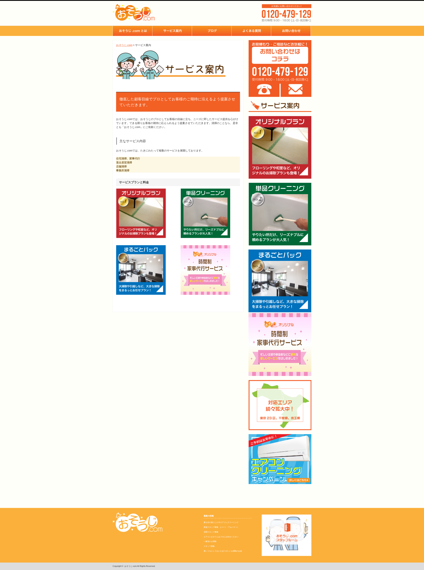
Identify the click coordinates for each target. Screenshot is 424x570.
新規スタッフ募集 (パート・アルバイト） (221, 527)
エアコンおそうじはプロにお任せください (221, 537)
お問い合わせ (291, 31)
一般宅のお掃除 (210, 541)
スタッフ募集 (209, 546)
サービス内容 (172, 31)
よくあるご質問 (251, 31)
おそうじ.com (130, 566)
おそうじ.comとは (132, 31)
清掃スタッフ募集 (211, 532)
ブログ (211, 31)
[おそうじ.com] (134, 19)
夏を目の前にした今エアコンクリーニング (221, 522)
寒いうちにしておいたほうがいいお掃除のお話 (223, 551)
